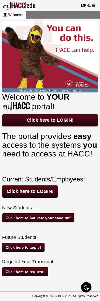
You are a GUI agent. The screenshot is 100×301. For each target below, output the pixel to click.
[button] (86, 287)
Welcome (15, 15)
